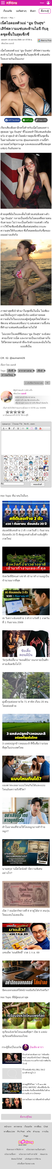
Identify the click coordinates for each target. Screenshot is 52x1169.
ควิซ (29, 1131)
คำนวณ (36, 1131)
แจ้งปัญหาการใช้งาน (33, 1159)
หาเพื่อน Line (9, 1131)
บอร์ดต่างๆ (21, 11)
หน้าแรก (4, 18)
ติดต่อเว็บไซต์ (16, 1159)
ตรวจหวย (18, 1127)
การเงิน (45, 1131)
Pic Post (20, 1131)
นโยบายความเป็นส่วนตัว (35, 1149)
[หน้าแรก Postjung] (11, 2)
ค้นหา (33, 11)
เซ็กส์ (39, 371)
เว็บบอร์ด (7, 11)
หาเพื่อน (37, 1127)
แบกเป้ (11, 43)
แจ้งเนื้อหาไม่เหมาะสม (26, 1164)
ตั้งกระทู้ (45, 11)
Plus (11, 18)
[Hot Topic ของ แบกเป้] (6, 402)
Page (26, 1136)
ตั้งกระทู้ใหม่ (26, 1117)
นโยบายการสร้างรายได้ (28, 1154)
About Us (44, 1154)
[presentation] (3, 428)
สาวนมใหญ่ (7, 375)
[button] (4, 428)
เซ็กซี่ (10, 371)
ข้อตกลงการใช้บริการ (15, 1149)
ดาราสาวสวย (25, 371)
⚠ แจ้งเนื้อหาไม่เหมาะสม (34, 383)
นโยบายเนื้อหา (10, 1154)
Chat (46, 1127)
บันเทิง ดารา (36, 1047)
